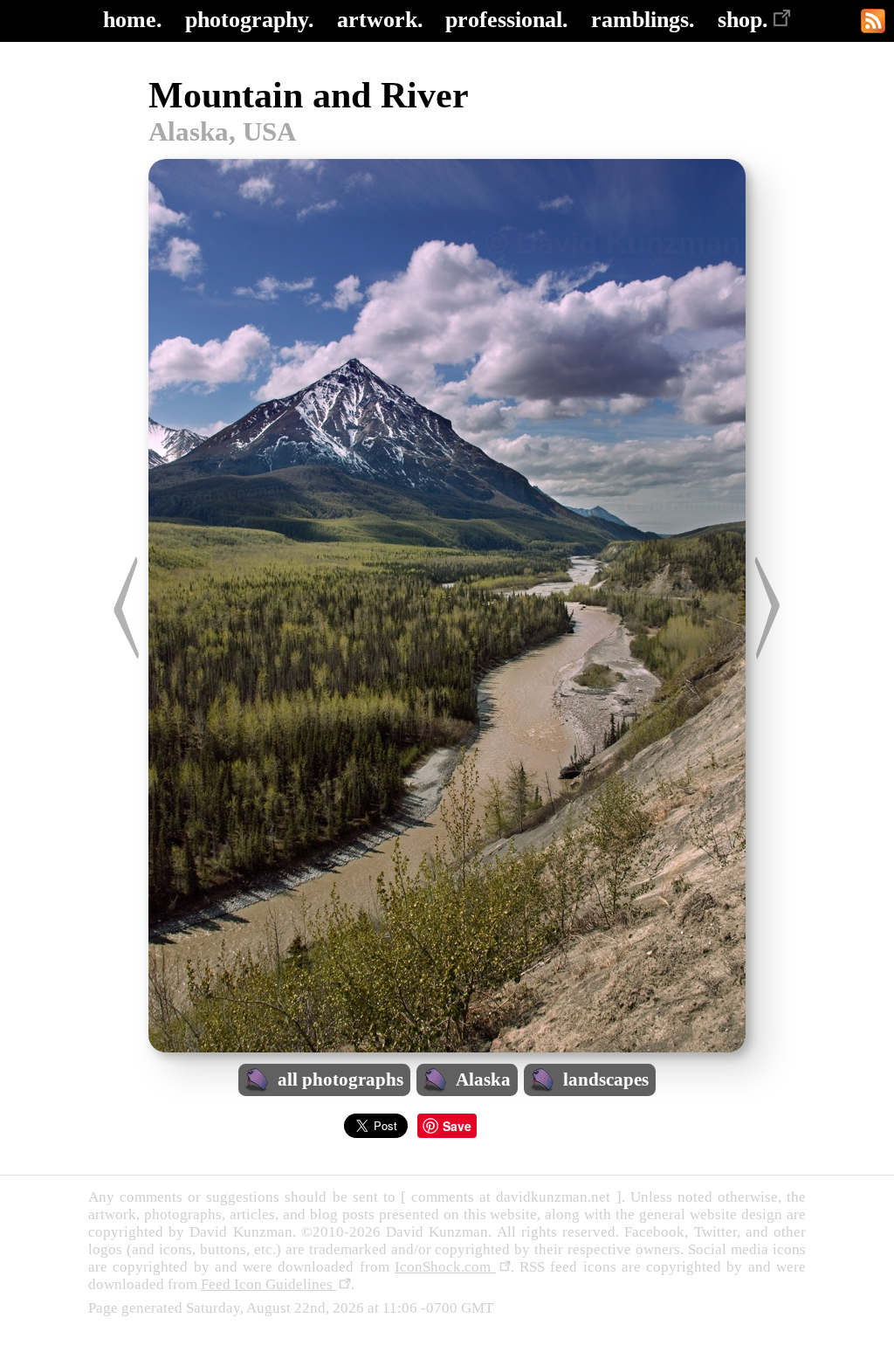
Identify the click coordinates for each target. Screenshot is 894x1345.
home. (132, 19)
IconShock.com (445, 1267)
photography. (249, 19)
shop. (743, 19)
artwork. (380, 19)
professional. (506, 19)
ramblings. (643, 19)
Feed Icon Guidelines (268, 1284)
